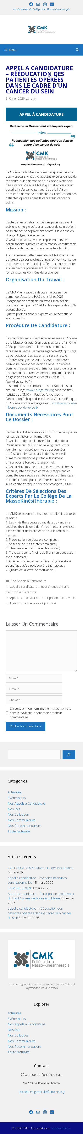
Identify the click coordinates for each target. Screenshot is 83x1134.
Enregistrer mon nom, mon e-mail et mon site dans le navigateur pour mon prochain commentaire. (40, 712)
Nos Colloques (18, 814)
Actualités (14, 792)
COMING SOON (19, 888)
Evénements (17, 797)
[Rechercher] (69, 754)
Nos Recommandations (25, 825)
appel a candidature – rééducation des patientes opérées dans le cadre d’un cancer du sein (39, 913)
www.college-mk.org (40, 390)
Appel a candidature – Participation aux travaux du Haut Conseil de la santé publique (41, 896)
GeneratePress (61, 1128)
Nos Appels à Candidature (28, 581)
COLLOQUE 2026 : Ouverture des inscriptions (40, 867)
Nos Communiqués (22, 820)
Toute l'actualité (19, 831)
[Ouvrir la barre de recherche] (77, 50)
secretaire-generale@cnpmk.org (41, 1091)
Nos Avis (14, 809)
